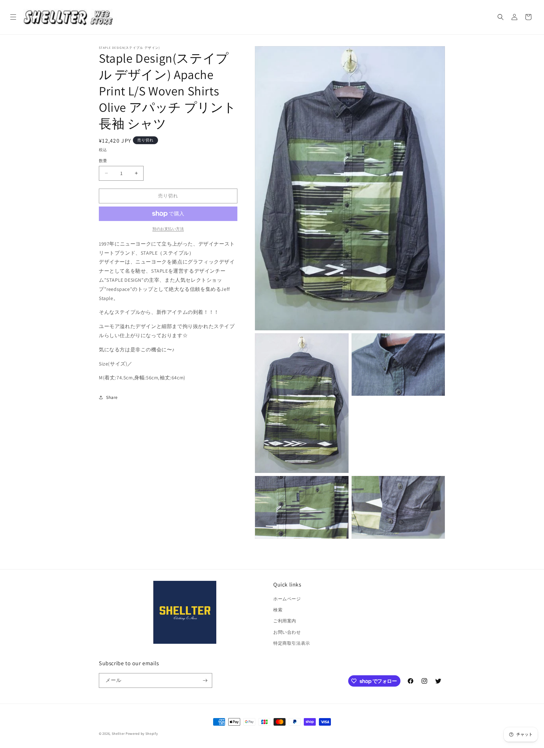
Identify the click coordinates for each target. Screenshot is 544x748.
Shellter (118, 733)
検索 (277, 610)
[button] (13, 17)
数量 (103, 160)
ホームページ (287, 599)
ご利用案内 (284, 621)
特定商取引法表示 (291, 643)
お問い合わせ (287, 632)
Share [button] (112, 397)
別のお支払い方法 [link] (168, 228)
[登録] (205, 680)
